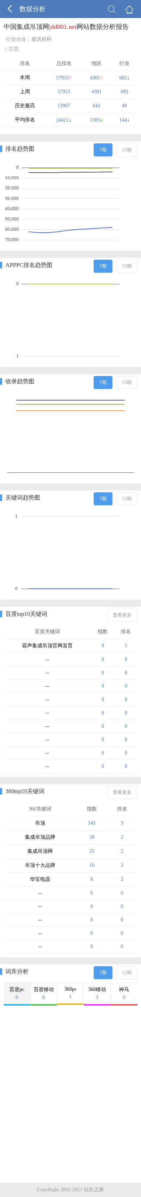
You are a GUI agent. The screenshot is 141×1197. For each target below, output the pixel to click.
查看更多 (122, 615)
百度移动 (44, 993)
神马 (124, 993)
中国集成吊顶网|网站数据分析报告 (66, 26)
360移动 (97, 993)
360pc (70, 992)
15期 (127, 149)
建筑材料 (41, 39)
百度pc (16, 993)
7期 (103, 149)
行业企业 (16, 39)
